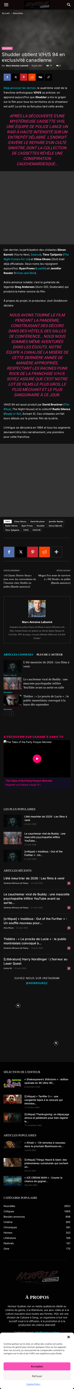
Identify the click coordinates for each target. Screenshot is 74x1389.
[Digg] (40, 77)
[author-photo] (37, 617)
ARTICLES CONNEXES (18, 654)
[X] (15, 77)
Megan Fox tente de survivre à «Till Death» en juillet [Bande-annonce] (54, 579)
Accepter (37, 1366)
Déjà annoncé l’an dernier (20, 88)
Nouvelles (18, 13)
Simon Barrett (55, 525)
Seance (35, 254)
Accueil (6, 13)
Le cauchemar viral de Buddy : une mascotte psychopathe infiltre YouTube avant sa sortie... (37, 899)
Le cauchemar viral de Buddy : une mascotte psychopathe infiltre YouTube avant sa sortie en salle (45, 683)
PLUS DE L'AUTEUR (50, 654)
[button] (68, 1337)
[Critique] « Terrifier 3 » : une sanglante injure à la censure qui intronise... (43, 1100)
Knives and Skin (25, 273)
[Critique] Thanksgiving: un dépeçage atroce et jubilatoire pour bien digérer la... (46, 1118)
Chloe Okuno (20, 521)
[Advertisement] (37, 207)
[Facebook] (7, 77)
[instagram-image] (18, 1005)
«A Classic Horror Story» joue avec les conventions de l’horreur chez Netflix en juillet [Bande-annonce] (20, 581)
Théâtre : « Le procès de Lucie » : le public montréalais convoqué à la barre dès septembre (46, 700)
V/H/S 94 (36, 530)
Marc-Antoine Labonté (17, 65)
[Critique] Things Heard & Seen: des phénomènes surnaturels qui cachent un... (46, 1163)
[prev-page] (6, 713)
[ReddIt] (32, 77)
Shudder (41, 525)
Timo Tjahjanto (12, 530)
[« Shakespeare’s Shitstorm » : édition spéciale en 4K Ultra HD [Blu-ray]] (13, 1083)
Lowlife (40, 268)
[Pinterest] (23, 77)
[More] (56, 552)
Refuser (37, 1376)
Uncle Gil (8, 968)
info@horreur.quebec (47, 1332)
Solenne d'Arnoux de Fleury (16, 883)
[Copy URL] (48, 77)
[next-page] (11, 713)
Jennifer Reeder (56, 521)
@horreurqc (37, 983)
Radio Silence (11, 525)
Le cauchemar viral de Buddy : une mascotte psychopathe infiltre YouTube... (44, 837)
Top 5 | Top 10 (10, 675)
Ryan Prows (27, 525)
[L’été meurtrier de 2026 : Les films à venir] (13, 666)
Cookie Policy (33, 1384)
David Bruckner (37, 521)
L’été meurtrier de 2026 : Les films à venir (34, 878)
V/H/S (26, 530)
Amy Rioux (8, 928)
